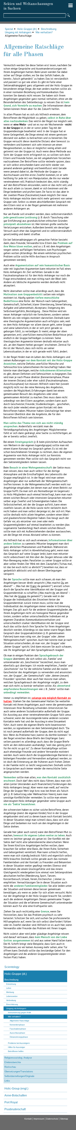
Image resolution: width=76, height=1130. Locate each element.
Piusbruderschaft (15, 1109)
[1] (68, 15)
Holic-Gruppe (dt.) (27, 29)
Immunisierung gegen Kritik (19, 1012)
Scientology (11, 966)
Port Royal (11, 1102)
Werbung (10, 992)
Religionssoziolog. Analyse (18, 1057)
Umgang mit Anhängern (18, 32)
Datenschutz (52, 1119)
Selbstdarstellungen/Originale (19, 1076)
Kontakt (28, 1119)
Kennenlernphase (17, 1025)
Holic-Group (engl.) (16, 1088)
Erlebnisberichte (12, 1062)
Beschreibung (48, 29)
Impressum (39, 1119)
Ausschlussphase (17, 1033)
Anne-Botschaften (15, 1095)
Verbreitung (11, 1000)
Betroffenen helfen (16, 1051)
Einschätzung (12, 1004)
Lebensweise (11, 996)
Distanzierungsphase (19, 1037)
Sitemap (64, 1119)
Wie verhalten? (44, 32)
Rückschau (10, 1067)
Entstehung (11, 984)
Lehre (8, 988)
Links (7, 1080)
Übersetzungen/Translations (18, 1071)
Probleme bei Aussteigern (19, 1043)
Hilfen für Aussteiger (16, 1047)
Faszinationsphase (18, 1029)
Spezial (9, 29)
